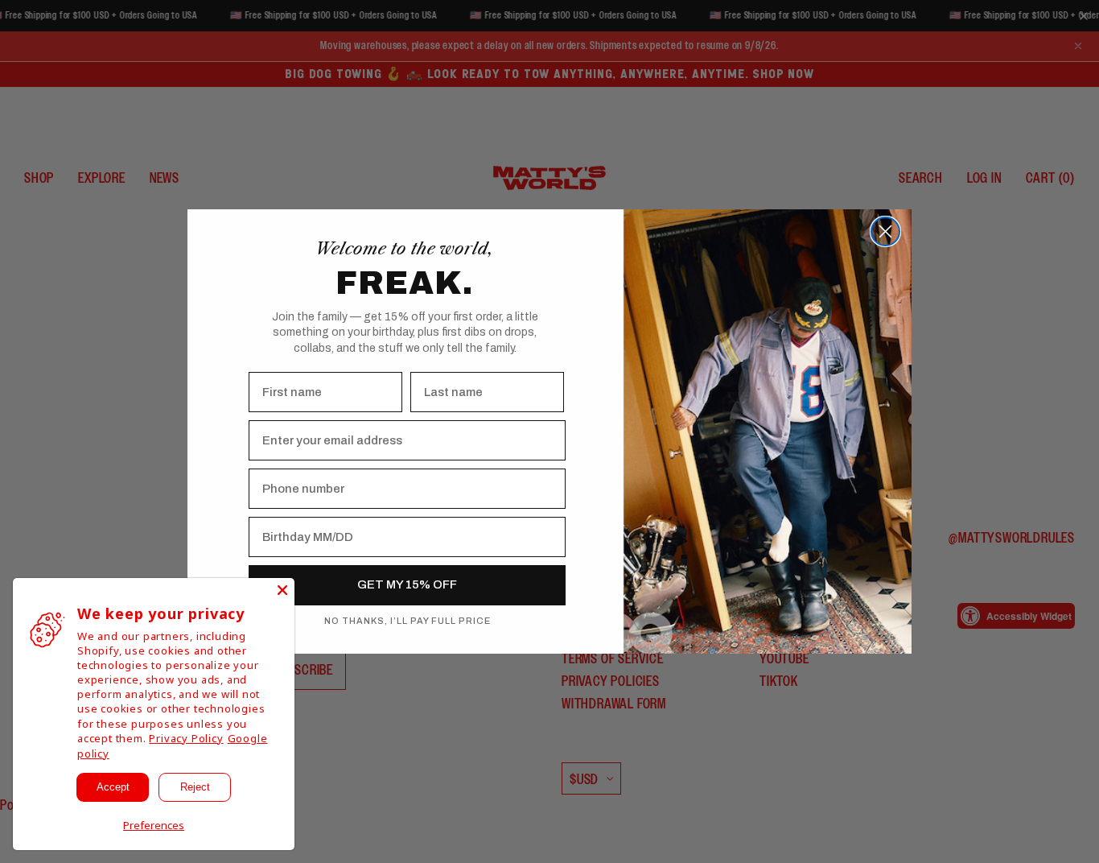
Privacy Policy (186, 738)
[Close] (282, 590)
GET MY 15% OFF (407, 584)
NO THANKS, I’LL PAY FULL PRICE (407, 621)
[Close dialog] (885, 231)
